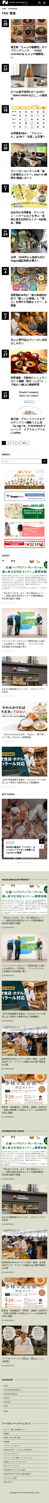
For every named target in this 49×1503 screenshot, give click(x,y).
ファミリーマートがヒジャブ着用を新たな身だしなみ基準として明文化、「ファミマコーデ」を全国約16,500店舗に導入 (23, 644)
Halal (10, 843)
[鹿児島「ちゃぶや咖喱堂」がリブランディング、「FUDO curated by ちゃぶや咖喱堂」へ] (29, 31)
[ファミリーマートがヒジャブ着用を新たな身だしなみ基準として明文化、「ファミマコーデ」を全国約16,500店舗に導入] (24, 623)
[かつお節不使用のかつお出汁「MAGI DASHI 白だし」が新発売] (29, 76)
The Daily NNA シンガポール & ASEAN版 (18, 1450)
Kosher (6, 1398)
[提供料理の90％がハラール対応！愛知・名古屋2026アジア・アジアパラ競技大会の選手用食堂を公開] (24, 1041)
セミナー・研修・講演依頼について (15, 1429)
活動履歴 (6, 1434)
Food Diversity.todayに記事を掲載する (17, 1474)
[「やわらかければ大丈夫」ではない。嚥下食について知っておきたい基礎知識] (24, 716)
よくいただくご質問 (10, 1478)
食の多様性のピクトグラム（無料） (15, 1470)
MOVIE (6, 1406)
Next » (25, 443)
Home (4, 9)
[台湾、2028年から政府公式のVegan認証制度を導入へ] (29, 241)
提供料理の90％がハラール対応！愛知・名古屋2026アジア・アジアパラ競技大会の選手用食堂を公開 (24, 1061)
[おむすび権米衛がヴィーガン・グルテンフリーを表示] (24, 671)
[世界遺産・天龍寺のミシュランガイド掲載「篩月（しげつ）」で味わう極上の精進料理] (29, 362)
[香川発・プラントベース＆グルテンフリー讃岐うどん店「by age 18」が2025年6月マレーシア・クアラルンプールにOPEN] (29, 403)
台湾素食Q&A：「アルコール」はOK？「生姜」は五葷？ (28, 134)
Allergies (7, 1402)
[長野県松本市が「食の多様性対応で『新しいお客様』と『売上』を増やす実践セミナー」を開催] (29, 279)
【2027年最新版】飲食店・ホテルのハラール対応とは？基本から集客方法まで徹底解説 (24, 781)
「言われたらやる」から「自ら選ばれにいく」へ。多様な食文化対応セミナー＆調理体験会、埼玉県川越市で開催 (23, 596)
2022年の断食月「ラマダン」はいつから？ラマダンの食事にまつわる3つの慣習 (20, 850)
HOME (6, 1386)
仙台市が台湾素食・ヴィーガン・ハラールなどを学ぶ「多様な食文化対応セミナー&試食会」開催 (28, 217)
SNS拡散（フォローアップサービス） (15, 1462)
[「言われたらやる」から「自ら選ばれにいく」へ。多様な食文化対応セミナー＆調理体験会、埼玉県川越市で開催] (24, 575)
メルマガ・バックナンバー (12, 1446)
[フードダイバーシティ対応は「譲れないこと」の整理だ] (24, 1340)
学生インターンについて (11, 1466)
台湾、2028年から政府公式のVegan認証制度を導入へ (28, 258)
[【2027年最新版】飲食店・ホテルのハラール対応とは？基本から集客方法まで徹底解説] (24, 762)
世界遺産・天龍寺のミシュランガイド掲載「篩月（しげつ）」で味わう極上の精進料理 (29, 381)
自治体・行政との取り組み (12, 1438)
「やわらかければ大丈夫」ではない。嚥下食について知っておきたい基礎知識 (23, 736)
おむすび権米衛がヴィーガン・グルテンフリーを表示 (23, 690)
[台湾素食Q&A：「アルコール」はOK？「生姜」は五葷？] (29, 117)
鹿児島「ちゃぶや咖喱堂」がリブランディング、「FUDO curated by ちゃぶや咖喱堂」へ (29, 52)
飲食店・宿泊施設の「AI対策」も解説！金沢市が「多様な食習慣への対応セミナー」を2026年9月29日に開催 (24, 1110)
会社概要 (6, 1442)
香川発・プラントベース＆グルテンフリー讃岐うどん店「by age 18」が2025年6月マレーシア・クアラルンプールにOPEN (28, 425)
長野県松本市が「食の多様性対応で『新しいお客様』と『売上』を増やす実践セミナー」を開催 (29, 300)
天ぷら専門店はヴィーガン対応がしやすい (29, 341)
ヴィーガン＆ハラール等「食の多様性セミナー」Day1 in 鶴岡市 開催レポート (29, 174)
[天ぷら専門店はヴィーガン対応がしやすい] (29, 324)
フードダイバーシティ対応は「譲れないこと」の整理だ (23, 1360)
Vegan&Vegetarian (11, 1394)
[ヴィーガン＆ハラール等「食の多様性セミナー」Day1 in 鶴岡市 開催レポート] (29, 155)
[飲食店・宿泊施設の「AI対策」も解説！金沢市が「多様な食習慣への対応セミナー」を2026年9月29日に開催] (24, 1089)
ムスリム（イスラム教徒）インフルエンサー (18, 1458)
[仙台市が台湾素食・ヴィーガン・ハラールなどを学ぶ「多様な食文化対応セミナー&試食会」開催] (29, 196)
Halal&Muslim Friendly (12, 1390)
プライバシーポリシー (11, 1454)
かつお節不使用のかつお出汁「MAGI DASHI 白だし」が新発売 (29, 95)
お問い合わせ (8, 1482)
